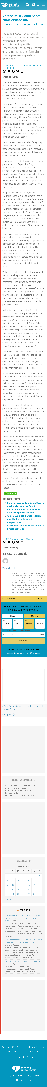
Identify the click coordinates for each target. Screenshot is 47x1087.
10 (13, 885)
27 (29, 894)
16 (8, 889)
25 (18, 894)
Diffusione (21, 1047)
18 (18, 889)
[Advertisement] (23, 687)
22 (39, 889)
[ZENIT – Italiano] (13, 5)
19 (23, 889)
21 (34, 889)
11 (18, 885)
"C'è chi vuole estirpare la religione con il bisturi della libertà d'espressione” (24, 519)
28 (34, 894)
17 (13, 889)
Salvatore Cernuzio (35, 65)
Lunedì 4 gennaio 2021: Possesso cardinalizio (22, 961)
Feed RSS (25, 910)
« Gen (7, 899)
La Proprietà (32, 1047)
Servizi (41, 1047)
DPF (13, 1047)
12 (23, 885)
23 (8, 894)
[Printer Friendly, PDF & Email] (10, 493)
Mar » (12, 899)
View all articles (9, 568)
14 (34, 885)
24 (13, 894)
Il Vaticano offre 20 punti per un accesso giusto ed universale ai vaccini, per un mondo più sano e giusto (23, 918)
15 (39, 885)
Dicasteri (9, 68)
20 (29, 889)
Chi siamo (6, 1047)
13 (29, 885)
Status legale (13, 1051)
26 (23, 894)
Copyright (25, 1051)
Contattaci (34, 1051)
